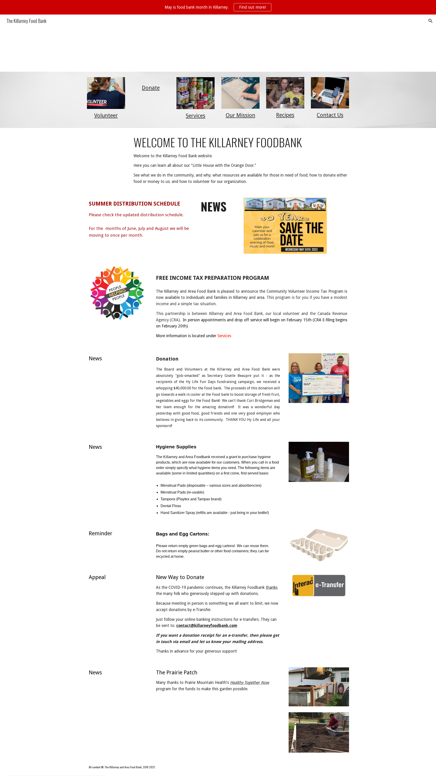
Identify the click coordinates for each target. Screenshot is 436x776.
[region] (218, 7)
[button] (430, 20)
